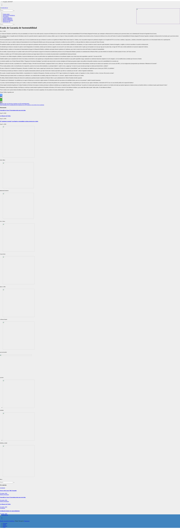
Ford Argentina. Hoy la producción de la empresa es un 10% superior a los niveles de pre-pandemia (22, 104)
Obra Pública (6, 16)
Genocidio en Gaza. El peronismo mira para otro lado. (13, 110)
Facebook (5, 523)
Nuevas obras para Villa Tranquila (8, 490)
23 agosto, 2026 (3, 493)
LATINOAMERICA (7, 18)
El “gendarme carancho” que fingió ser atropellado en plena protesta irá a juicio (19, 121)
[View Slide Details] (18, 251)
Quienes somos (6, 14)
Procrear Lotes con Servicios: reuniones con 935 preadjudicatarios (14, 103)
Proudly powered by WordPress (7, 521)
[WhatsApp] (90, 99)
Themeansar (26, 521)
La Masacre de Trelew (5, 115)
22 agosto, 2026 (3, 507)
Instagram (5, 526)
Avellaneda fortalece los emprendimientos (10, 511)
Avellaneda (2, 487)
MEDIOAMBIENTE (7, 19)
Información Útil (6, 21)
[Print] (90, 102)
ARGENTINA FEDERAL (9, 15)
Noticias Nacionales (4, 494)
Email (4, 527)
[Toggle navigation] (0, 9)
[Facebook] (90, 95)
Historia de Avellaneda (8, 20)
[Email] (90, 97)
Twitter (4, 524)
